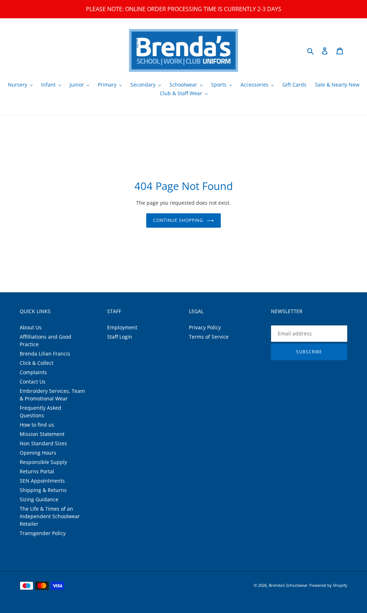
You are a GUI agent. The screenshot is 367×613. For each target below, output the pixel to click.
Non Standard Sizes (43, 443)
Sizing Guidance (39, 499)
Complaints (33, 372)
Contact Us (33, 381)
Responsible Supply (43, 462)
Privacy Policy (205, 327)
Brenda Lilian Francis (45, 353)
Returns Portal (37, 471)
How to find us (37, 424)
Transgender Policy (43, 533)
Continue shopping (178, 220)
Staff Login (119, 336)
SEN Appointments (42, 480)
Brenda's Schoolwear (288, 585)
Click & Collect (36, 362)
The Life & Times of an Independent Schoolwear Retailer (50, 516)
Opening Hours (38, 452)
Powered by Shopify (328, 585)
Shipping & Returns (43, 490)
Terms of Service (209, 336)
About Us (31, 327)
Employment (122, 327)
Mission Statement (42, 434)
